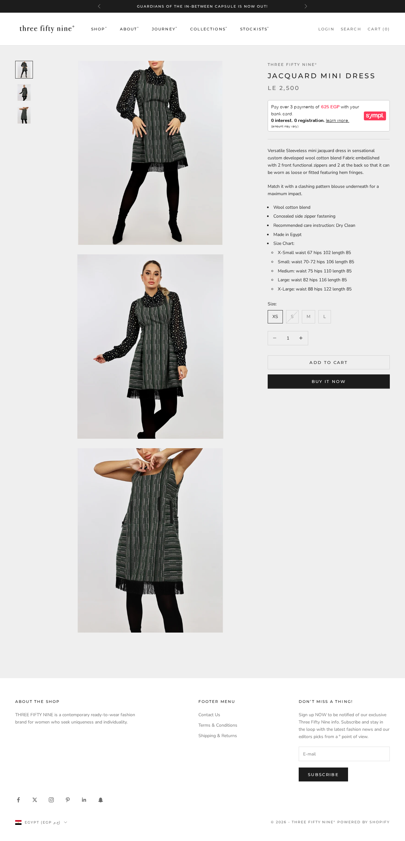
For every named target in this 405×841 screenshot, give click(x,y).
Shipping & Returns (217, 736)
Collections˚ (208, 29)
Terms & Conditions (217, 725)
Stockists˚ (255, 29)
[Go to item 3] (24, 115)
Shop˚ (99, 29)
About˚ (129, 29)
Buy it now (329, 381)
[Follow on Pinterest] (68, 800)
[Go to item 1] (24, 70)
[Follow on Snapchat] (100, 800)
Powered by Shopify (363, 822)
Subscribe (323, 774)
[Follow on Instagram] (51, 800)
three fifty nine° (292, 64)
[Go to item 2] (24, 92)
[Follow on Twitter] (35, 800)
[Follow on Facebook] (18, 800)
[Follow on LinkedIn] (84, 800)
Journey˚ (165, 29)
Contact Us (209, 715)
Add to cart (328, 362)
